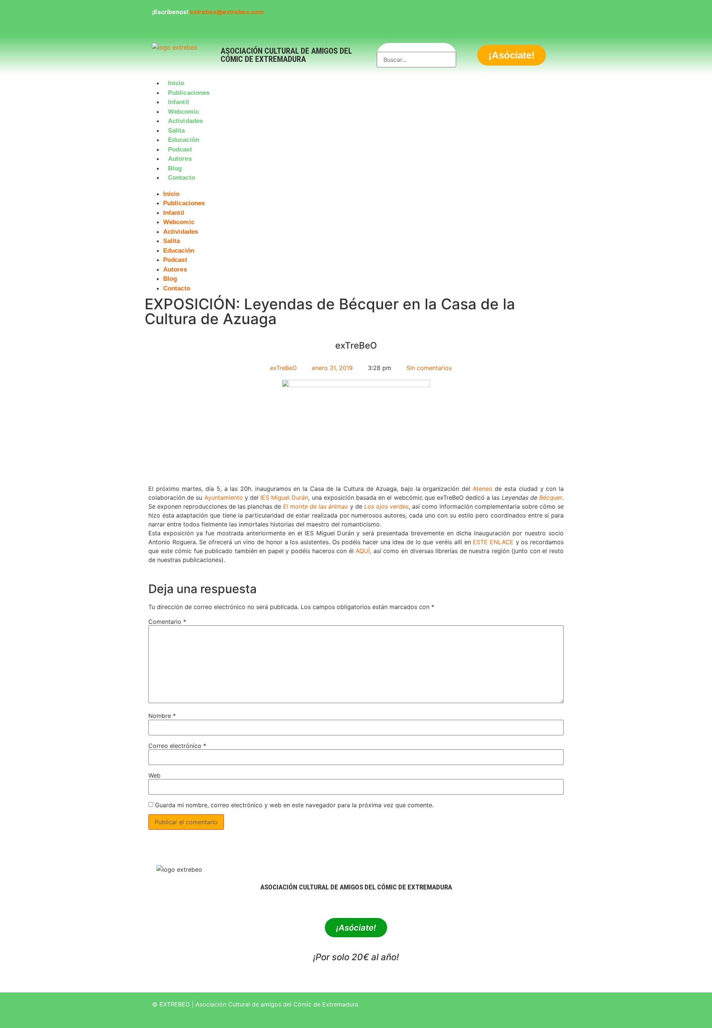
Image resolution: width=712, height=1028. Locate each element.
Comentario (167, 622)
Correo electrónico (177, 746)
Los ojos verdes (386, 506)
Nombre (162, 716)
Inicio (176, 83)
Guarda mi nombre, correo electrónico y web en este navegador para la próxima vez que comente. (294, 805)
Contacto (181, 177)
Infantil (178, 102)
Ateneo (482, 488)
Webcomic (183, 111)
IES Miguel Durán (284, 497)
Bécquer (550, 497)
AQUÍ (363, 551)
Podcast (180, 149)
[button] (356, 187)
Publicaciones (189, 92)
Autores (180, 158)
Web (154, 775)
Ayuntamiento (223, 497)
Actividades (185, 120)
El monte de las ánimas (315, 506)
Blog (175, 168)
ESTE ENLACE (493, 542)
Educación (183, 139)
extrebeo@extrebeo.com (227, 12)
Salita (176, 130)
